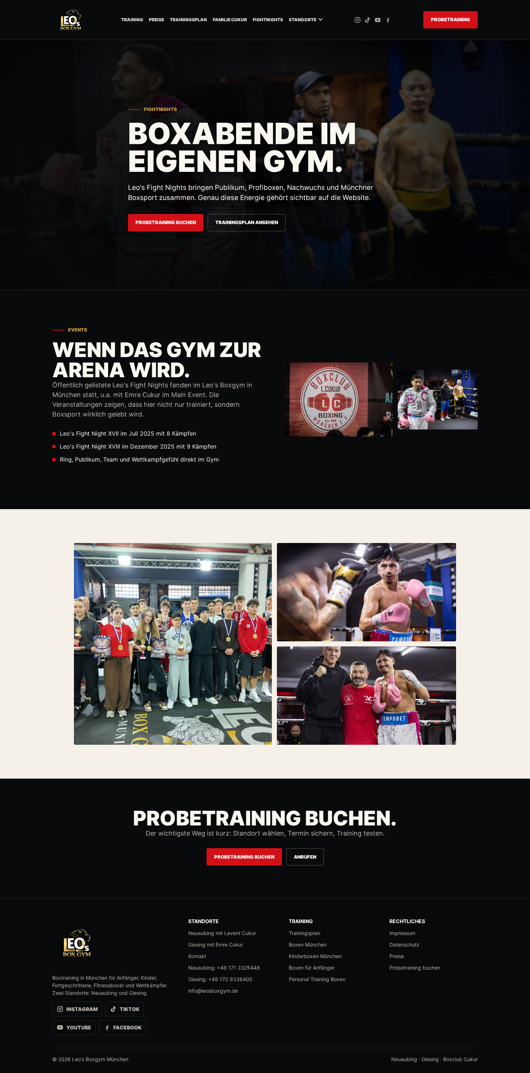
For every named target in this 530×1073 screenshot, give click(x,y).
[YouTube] (377, 20)
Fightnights (268, 19)
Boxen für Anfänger (312, 968)
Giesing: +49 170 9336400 (220, 979)
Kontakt (197, 956)
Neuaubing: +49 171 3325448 (224, 968)
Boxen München (308, 944)
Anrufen (305, 857)
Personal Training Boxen (317, 979)
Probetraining (450, 19)
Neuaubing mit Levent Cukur (222, 933)
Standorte (302, 19)
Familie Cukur (230, 19)
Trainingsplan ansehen (246, 222)
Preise (156, 19)
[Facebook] (387, 20)
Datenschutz (404, 944)
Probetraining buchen (166, 222)
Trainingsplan (188, 19)
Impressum (402, 933)
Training (132, 19)
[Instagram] (357, 20)
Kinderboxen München (315, 956)
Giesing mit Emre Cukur (215, 944)
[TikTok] (367, 20)
